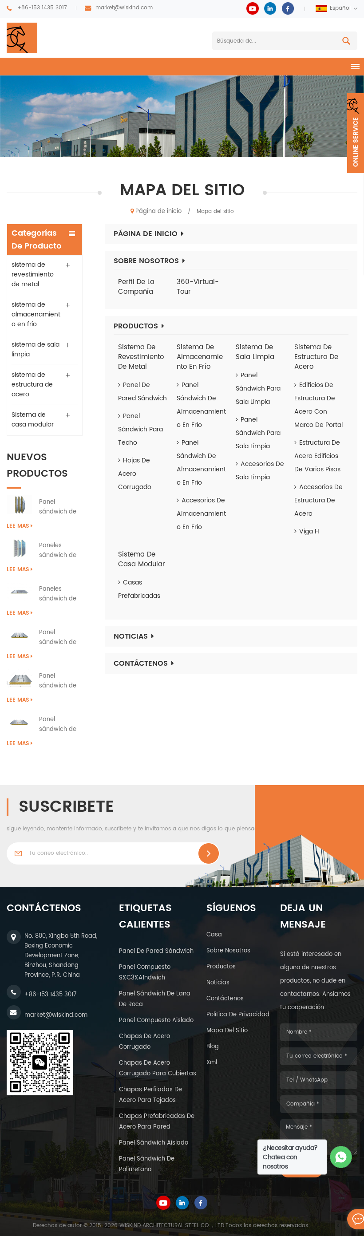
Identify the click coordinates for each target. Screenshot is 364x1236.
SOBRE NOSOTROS (146, 261)
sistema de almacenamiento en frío (36, 314)
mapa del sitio (227, 1030)
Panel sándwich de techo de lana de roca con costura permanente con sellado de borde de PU (60, 724)
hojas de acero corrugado (134, 473)
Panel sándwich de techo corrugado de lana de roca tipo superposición (59, 681)
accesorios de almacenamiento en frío (201, 513)
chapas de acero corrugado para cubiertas (157, 1068)
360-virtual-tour (198, 287)
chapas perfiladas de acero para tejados (150, 1095)
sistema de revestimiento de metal (33, 274)
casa (214, 935)
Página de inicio (158, 211)
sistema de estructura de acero (32, 384)
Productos (136, 326)
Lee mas (18, 526)
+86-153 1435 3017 (42, 8)
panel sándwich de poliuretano (146, 1164)
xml (211, 1062)
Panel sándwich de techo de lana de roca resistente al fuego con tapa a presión (60, 638)
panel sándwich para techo (140, 429)
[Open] (355, 133)
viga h (309, 531)
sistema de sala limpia (35, 349)
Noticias (131, 636)
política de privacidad (237, 1014)
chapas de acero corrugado (144, 1042)
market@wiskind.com (124, 8)
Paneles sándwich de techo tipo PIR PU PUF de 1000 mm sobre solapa (60, 594)
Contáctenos (141, 663)
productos (221, 966)
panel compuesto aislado (156, 1020)
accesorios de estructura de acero (318, 500)
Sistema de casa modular (33, 420)
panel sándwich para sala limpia (258, 388)
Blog (212, 1046)
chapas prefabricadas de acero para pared (156, 1122)
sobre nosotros (228, 951)
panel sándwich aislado (153, 1143)
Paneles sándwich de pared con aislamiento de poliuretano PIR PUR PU (60, 551)
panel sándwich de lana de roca (154, 999)
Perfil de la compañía (136, 287)
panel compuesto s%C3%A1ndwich (144, 973)
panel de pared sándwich (156, 951)
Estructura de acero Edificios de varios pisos (317, 456)
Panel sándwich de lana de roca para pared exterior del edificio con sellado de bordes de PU (58, 507)
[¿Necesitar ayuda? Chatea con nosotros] (341, 1157)
